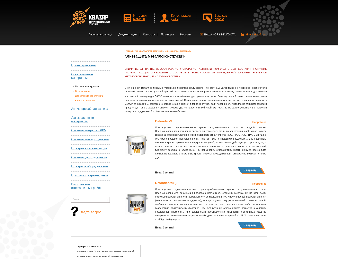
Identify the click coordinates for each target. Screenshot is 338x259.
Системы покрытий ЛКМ (88, 130)
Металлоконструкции (87, 86)
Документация (127, 34)
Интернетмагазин (140, 17)
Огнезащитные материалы (82, 76)
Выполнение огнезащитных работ (86, 186)
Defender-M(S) (165, 183)
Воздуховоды (82, 91)
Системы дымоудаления (89, 157)
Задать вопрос (90, 212)
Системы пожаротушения (90, 139)
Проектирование (83, 65)
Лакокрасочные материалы (82, 119)
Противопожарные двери (89, 175)
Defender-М (163, 121)
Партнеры (167, 34)
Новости (185, 34)
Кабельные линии (85, 100)
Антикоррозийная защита (89, 108)
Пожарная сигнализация (89, 148)
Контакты (149, 34)
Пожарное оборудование (89, 166)
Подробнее (259, 122)
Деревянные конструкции (89, 96)
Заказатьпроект (221, 17)
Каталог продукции (153, 51)
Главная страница (100, 34)
